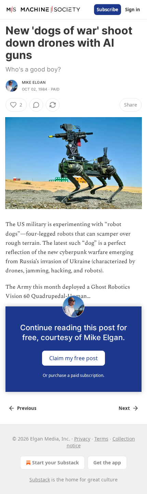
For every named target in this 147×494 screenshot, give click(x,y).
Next (124, 408)
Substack (39, 479)
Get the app (107, 462)
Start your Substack (55, 462)
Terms (101, 438)
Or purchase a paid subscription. (73, 375)
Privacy (82, 438)
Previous (26, 408)
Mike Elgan (33, 82)
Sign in (132, 9)
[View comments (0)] (36, 105)
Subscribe (107, 9)
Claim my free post (73, 358)
